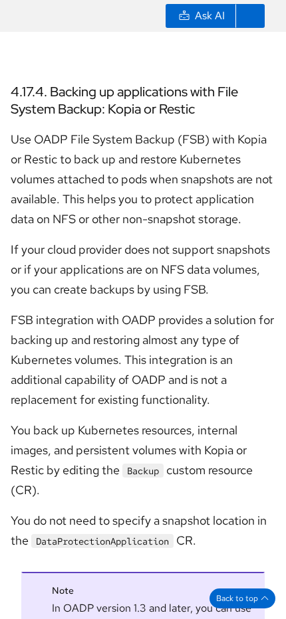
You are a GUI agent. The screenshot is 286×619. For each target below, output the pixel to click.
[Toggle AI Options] (250, 16)
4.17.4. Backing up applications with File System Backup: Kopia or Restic (124, 100)
